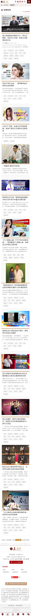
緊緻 (24, 53)
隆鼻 (5, 254)
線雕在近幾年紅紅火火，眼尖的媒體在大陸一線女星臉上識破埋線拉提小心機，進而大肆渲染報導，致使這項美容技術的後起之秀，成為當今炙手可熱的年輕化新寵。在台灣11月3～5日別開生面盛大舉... (15, 382)
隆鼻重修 (6, 141)
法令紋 (21, 55)
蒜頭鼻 (5, 257)
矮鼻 (22, 254)
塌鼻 (14, 254)
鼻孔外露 (16, 257)
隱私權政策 (11, 605)
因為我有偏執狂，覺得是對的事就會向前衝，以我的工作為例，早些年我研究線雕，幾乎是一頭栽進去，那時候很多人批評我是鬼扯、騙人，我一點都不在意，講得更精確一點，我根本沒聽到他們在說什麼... (15, 172)
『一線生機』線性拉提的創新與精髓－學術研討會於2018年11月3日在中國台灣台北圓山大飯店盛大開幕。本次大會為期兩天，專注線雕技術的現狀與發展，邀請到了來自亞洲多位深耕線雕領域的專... (15, 430)
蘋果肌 (16, 55)
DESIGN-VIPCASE (16, 610)
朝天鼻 (9, 254)
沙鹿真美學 (15, 572)
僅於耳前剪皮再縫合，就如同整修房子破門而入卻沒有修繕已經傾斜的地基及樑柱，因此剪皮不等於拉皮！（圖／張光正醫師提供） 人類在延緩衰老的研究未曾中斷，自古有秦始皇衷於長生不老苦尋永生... (15, 92)
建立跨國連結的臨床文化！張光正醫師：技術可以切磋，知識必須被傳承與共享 (14, 38)
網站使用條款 (19, 605)
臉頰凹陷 (6, 55)
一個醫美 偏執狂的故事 (11, 166)
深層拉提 (16, 58)
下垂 (20, 53)
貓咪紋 (10, 58)
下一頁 (18, 540)
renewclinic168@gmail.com (18, 557)
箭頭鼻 (21, 257)
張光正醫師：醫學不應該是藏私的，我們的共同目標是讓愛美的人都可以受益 (14, 421)
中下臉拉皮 (10, 50)
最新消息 (6, 5)
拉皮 (5, 50)
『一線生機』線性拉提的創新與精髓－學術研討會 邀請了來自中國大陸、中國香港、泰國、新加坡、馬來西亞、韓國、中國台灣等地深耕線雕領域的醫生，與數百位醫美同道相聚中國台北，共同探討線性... (15, 476)
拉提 (16, 50)
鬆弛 (16, 53)
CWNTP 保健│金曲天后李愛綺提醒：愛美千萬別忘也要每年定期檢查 (14, 128)
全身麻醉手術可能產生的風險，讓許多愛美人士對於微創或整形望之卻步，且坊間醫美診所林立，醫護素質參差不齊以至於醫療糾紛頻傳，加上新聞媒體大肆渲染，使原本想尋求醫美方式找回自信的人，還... (15, 251)
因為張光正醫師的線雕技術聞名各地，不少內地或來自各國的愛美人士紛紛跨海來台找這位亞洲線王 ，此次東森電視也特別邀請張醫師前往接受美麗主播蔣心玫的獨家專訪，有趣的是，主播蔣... (15, 294)
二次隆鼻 (12, 141)
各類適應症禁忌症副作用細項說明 (17, 583)
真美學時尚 (6, 572)
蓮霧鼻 (10, 257)
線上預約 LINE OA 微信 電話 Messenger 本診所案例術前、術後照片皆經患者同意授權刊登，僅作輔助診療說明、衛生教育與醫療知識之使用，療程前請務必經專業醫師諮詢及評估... (15, 206)
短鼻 (18, 254)
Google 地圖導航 (17, 562)
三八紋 (11, 53)
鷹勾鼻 (5, 260)
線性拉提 (21, 50)
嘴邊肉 (11, 55)
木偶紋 (5, 58)
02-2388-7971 (19, 554)
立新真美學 (24, 572)
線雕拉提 (6, 53)
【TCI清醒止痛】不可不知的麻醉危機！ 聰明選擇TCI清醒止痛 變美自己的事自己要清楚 (15, 242)
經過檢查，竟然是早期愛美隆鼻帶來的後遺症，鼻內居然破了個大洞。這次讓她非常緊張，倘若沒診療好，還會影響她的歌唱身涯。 (15, 135)
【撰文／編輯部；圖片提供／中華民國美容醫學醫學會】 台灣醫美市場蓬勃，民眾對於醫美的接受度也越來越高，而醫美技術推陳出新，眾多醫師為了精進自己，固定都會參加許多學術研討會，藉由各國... (15, 521)
